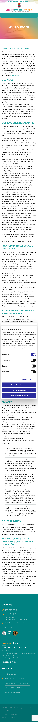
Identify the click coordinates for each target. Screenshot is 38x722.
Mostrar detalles (27, 379)
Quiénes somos (10, 674)
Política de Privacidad (9, 714)
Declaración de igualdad (14, 678)
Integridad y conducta (13, 692)
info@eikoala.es (15, 75)
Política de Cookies (8, 717)
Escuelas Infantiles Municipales (20, 1)
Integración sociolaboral (14, 688)
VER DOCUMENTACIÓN (9, 662)
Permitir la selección (19, 390)
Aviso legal (6, 711)
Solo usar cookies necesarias (19, 395)
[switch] (33, 360)
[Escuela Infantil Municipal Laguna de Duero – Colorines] (19, 8)
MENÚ (7, 16)
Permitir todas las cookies (19, 385)
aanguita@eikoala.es (13, 658)
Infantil (19, 10)
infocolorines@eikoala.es (13, 614)
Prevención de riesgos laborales (17, 683)
